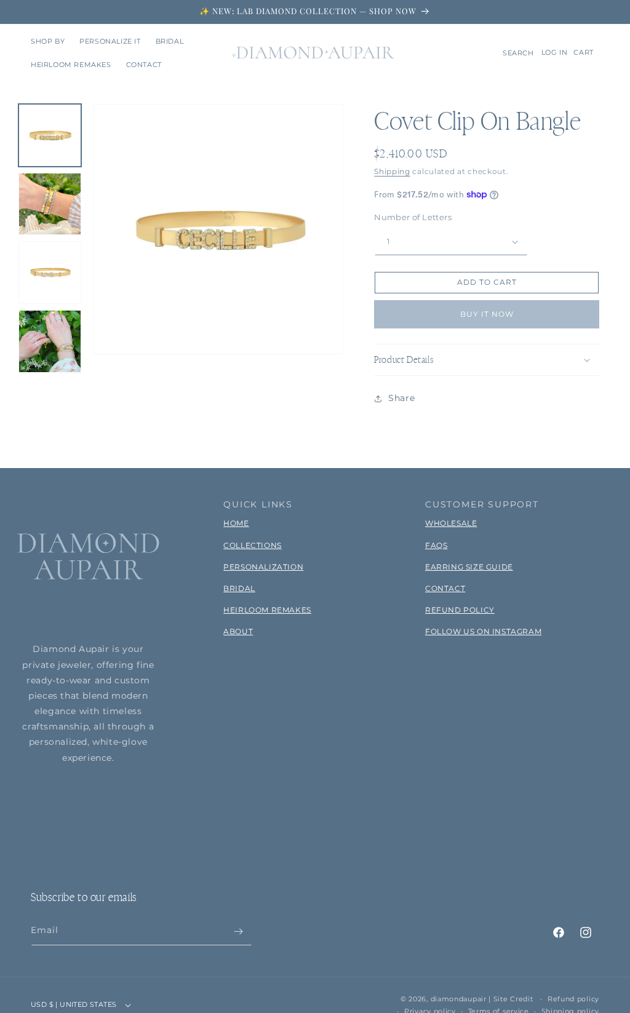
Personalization (263, 566)
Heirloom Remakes (267, 609)
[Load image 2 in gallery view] (49, 204)
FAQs (436, 545)
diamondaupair (459, 999)
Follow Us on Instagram (483, 631)
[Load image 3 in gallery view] (49, 272)
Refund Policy (460, 609)
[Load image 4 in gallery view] (49, 341)
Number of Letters (413, 217)
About (238, 631)
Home (236, 523)
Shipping (392, 171)
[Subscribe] (238, 931)
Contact (445, 588)
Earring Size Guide (469, 566)
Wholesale (451, 523)
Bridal (239, 588)
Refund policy (573, 999)
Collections (252, 545)
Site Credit (513, 999)
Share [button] (401, 397)
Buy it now (487, 314)
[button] (47, 41)
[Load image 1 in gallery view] (49, 135)
